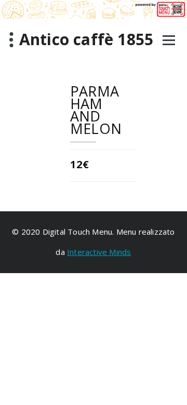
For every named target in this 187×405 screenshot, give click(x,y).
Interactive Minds (99, 252)
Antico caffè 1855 (86, 39)
